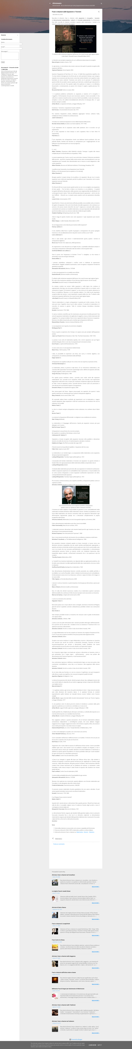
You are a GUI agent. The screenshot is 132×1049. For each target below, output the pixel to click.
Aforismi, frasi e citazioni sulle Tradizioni (63, 1005)
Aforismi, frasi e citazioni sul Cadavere (63, 1021)
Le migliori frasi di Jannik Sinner (61, 891)
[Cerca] (101, 4)
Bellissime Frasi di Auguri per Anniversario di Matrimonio (68, 988)
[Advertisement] (76, 855)
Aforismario (57, 3)
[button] (99, 12)
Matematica (80, 832)
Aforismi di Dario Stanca (59, 907)
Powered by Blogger (76, 1039)
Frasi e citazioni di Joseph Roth (61, 923)
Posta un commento (58, 844)
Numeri (86, 832)
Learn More (92, 1045)
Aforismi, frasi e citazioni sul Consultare (63, 875)
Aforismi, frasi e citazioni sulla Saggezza (63, 956)
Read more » (96, 887)
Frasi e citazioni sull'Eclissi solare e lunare (64, 972)
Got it (100, 1045)
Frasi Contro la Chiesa (58, 940)
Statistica (91, 832)
